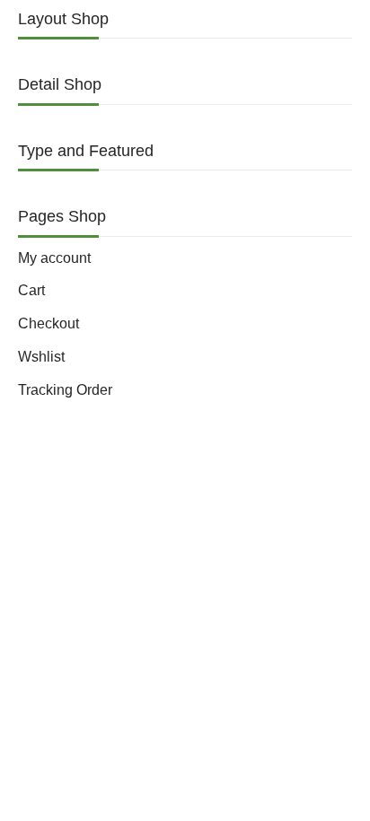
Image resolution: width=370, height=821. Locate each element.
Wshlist (41, 356)
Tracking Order (65, 389)
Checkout (48, 323)
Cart (31, 290)
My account (54, 258)
